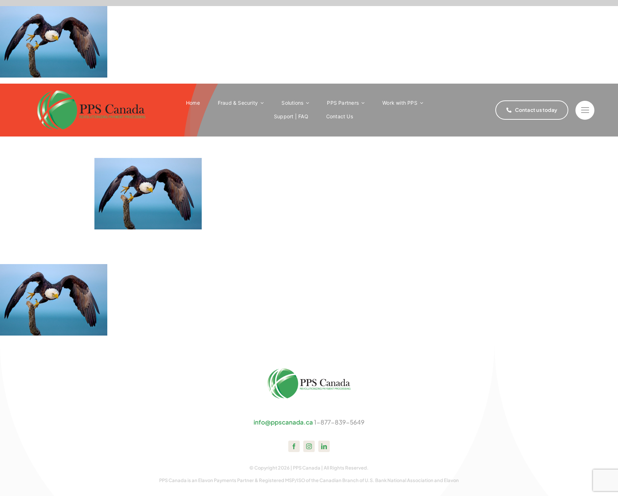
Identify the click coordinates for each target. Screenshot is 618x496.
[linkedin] (324, 446)
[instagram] (309, 446)
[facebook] (294, 446)
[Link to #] (584, 110)
